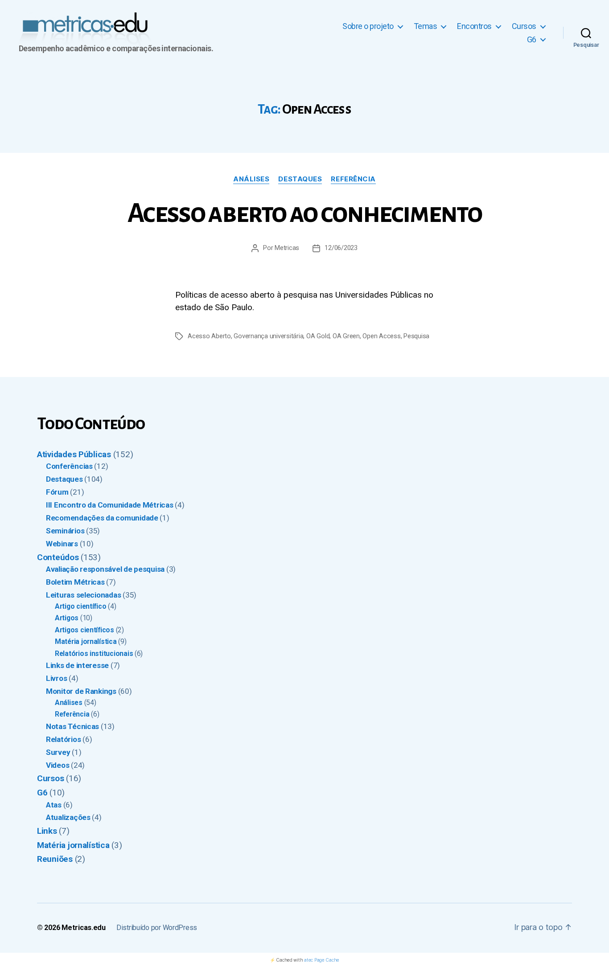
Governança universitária (268, 336)
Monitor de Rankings (81, 691)
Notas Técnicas (72, 726)
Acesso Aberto (209, 336)
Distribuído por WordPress (156, 927)
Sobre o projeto (368, 26)
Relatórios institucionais (94, 653)
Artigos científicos (84, 630)
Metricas (287, 248)
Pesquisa (416, 336)
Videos (57, 765)
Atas (54, 804)
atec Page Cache (321, 960)
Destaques (300, 179)
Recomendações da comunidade (102, 517)
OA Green (346, 336)
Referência (353, 179)
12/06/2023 (341, 248)
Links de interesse (77, 665)
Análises (251, 179)
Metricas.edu (84, 927)
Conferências (69, 466)
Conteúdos (58, 557)
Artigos (66, 618)
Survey (58, 752)
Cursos (524, 26)
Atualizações (68, 817)
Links (47, 831)
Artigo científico (80, 606)
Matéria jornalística (86, 641)
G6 (531, 39)
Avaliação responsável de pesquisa (105, 569)
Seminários (65, 530)
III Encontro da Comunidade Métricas (109, 504)
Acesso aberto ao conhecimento (304, 213)
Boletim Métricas (75, 582)
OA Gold (317, 336)
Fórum (57, 492)
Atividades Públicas (74, 454)
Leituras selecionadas (83, 594)
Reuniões (55, 859)
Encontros (474, 26)
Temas (425, 26)
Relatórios (63, 739)
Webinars (62, 543)
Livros (56, 678)
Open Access (381, 336)
